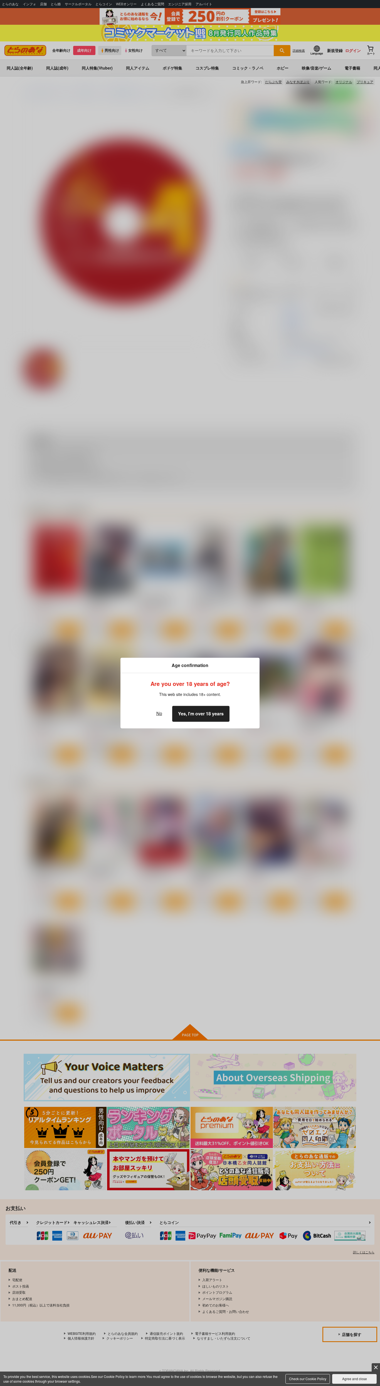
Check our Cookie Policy (307, 1378)
